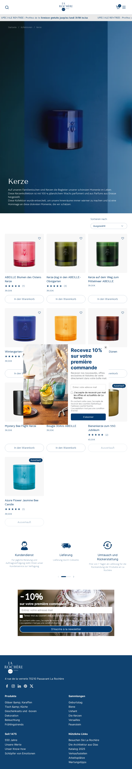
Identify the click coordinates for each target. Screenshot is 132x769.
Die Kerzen (75, 715)
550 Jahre (11, 740)
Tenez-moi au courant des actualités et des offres (50, 615)
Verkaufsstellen (78, 753)
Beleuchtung (12, 720)
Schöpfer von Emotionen (20, 753)
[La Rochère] (66, 7)
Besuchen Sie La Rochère (84, 740)
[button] (7, 7)
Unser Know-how (15, 748)
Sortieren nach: (99, 219)
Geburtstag (75, 702)
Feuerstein (75, 724)
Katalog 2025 (77, 748)
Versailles (74, 720)
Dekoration (11, 715)
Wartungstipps (77, 762)
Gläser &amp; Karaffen (18, 702)
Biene (72, 706)
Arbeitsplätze (77, 757)
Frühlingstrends (14, 724)
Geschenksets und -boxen (21, 711)
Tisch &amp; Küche (16, 706)
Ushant (73, 711)
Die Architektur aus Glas (83, 744)
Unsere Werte (13, 744)
